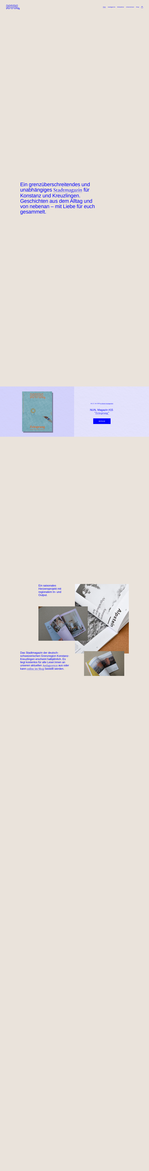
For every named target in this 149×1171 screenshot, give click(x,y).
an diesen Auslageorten (106, 403)
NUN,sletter (120, 7)
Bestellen (102, 421)
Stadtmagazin (67, 190)
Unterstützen (130, 7)
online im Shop (35, 669)
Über (104, 7)
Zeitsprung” (102, 413)
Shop (137, 7)
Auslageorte (111, 7)
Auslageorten (50, 665)
